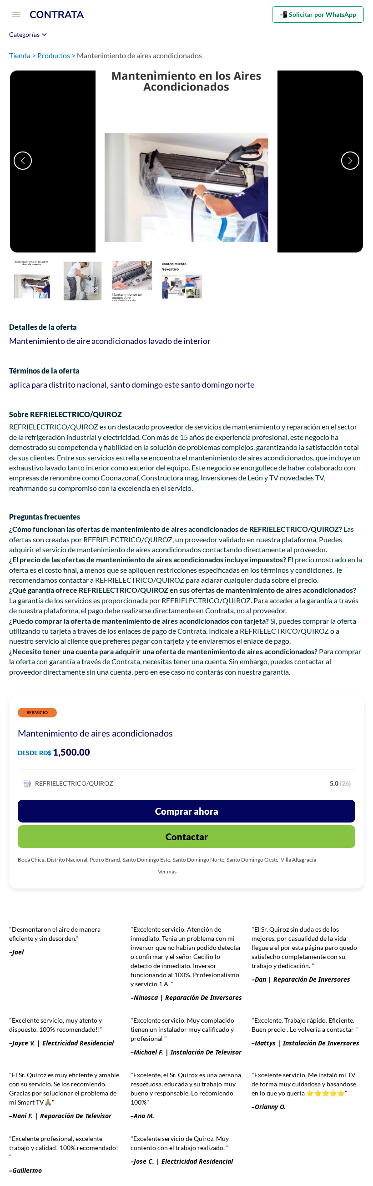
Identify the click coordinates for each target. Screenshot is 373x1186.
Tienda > (23, 55)
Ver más (167, 871)
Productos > (57, 55)
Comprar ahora (186, 811)
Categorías (24, 34)
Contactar (187, 836)
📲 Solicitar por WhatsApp (318, 14)
